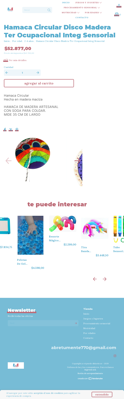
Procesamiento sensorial (81, 7)
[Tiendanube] (90, 379)
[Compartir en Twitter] (11, 129)
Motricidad (69, 12)
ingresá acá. (90, 369)
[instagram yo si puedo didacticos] (115, 356)
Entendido (102, 394)
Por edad (17, 41)
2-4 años (29, 41)
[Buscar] (49, 10)
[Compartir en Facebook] (5, 129)
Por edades (92, 12)
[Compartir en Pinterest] (17, 129)
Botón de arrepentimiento (90, 373)
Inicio (66, 2)
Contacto (81, 17)
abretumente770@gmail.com (83, 347)
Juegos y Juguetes (87, 2)
